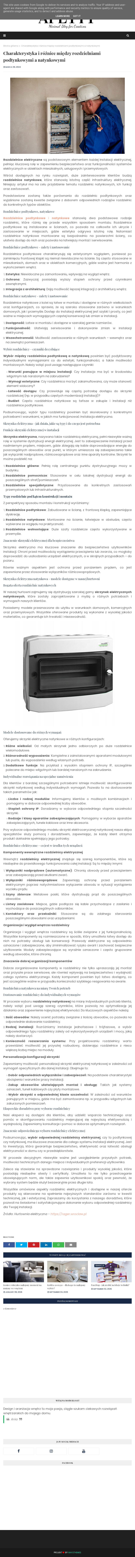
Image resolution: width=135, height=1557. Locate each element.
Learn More (63, 16)
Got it (77, 16)
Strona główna (10, 45)
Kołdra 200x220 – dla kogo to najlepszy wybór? (66, 1287)
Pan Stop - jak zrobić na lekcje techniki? (110, 1285)
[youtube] (83, 1451)
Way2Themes (74, 1552)
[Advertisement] (67, 1501)
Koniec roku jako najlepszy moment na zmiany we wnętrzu (22, 1287)
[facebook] (18, 1451)
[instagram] (51, 1451)
